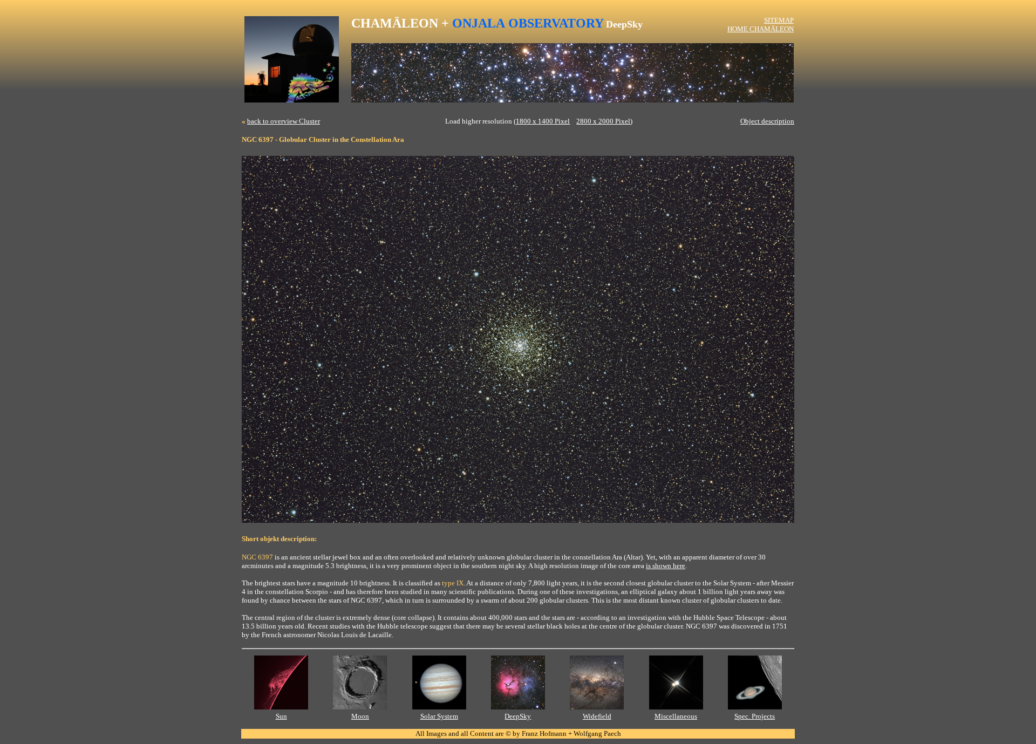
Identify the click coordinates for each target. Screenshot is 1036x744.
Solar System (439, 716)
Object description (767, 121)
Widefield (597, 716)
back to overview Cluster (283, 121)
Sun (281, 716)
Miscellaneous (676, 716)
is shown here (665, 566)
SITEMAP (779, 20)
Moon (360, 716)
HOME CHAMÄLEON (760, 29)
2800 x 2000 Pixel (603, 121)
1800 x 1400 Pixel (543, 121)
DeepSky (518, 716)
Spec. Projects (754, 716)
